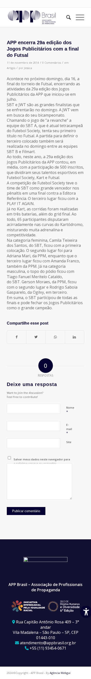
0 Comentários (51, 62)
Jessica (28, 68)
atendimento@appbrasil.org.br (48, 642)
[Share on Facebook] (16, 337)
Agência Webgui (60, 673)
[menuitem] (66, 17)
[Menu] (77, 17)
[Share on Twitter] (35, 337)
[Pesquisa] (66, 17)
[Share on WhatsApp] (55, 337)
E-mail (69, 429)
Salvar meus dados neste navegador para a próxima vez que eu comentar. (42, 461)
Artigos (11, 68)
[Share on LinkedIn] (74, 337)
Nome (70, 410)
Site (68, 442)
